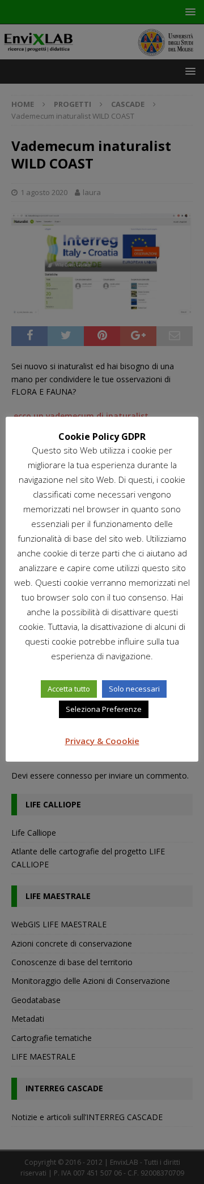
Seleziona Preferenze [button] (104, 709)
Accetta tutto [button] (69, 689)
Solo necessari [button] (134, 689)
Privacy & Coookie (102, 740)
